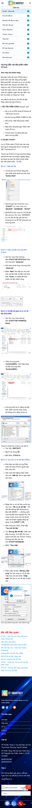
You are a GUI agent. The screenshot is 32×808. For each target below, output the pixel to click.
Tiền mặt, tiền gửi (7, 25)
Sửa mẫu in (5, 52)
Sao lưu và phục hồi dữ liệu (11, 659)
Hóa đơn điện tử (7, 16)
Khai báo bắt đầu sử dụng (10, 20)
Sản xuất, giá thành (8, 43)
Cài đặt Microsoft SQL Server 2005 (14, 645)
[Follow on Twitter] (3, 707)
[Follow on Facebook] (7, 707)
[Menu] (2, 3)
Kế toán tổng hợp (7, 48)
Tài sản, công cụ (7, 34)
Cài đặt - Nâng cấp (8, 11)
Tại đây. (19, 161)
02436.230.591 (6, 762)
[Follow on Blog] (14, 707)
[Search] (30, 3)
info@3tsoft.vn (6, 779)
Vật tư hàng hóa (7, 29)
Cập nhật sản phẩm (8, 642)
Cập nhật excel (7, 57)
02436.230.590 (6, 759)
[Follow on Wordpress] (11, 707)
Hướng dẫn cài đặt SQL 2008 (12, 653)
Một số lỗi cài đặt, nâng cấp (11, 656)
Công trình (5, 39)
